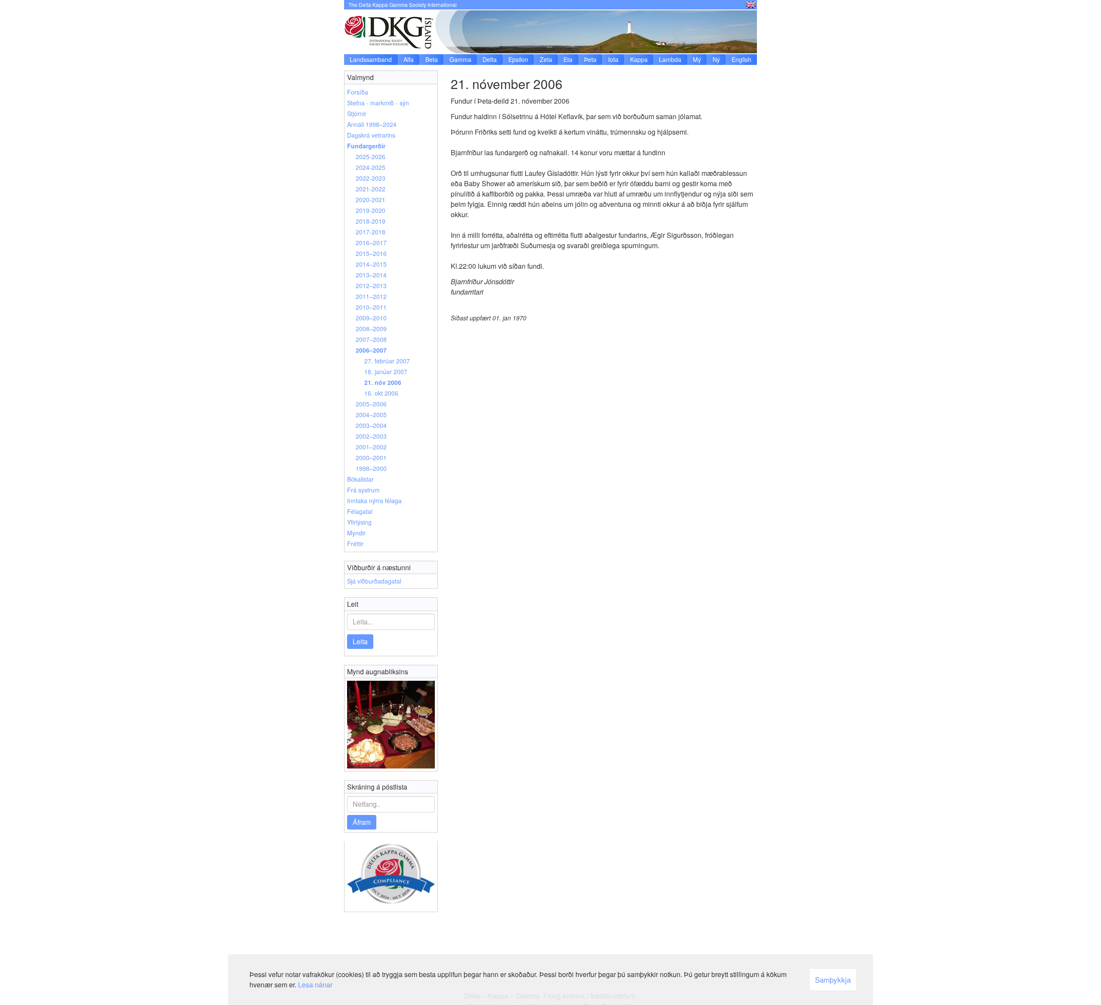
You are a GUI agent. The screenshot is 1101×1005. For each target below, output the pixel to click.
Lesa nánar (315, 985)
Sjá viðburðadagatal (374, 581)
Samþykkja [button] (833, 979)
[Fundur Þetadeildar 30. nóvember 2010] (391, 724)
